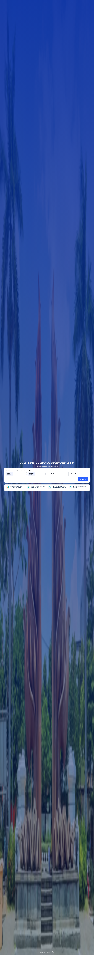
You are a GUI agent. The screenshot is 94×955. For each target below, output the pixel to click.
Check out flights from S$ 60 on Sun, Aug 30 (46, 466)
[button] (82, 2)
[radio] (8, 470)
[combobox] (13, 474)
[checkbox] (30, 470)
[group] (16, 474)
